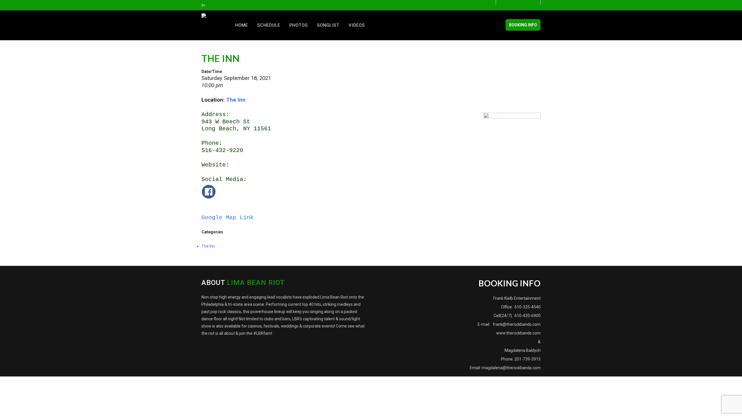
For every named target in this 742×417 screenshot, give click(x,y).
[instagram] (536, 3)
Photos (299, 25)
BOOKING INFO (523, 25)
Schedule (268, 25)
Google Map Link (227, 217)
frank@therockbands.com (516, 324)
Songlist (328, 25)
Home (241, 25)
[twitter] (521, 3)
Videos (357, 25)
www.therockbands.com (518, 333)
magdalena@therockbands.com (511, 367)
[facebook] (506, 3)
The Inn (235, 100)
